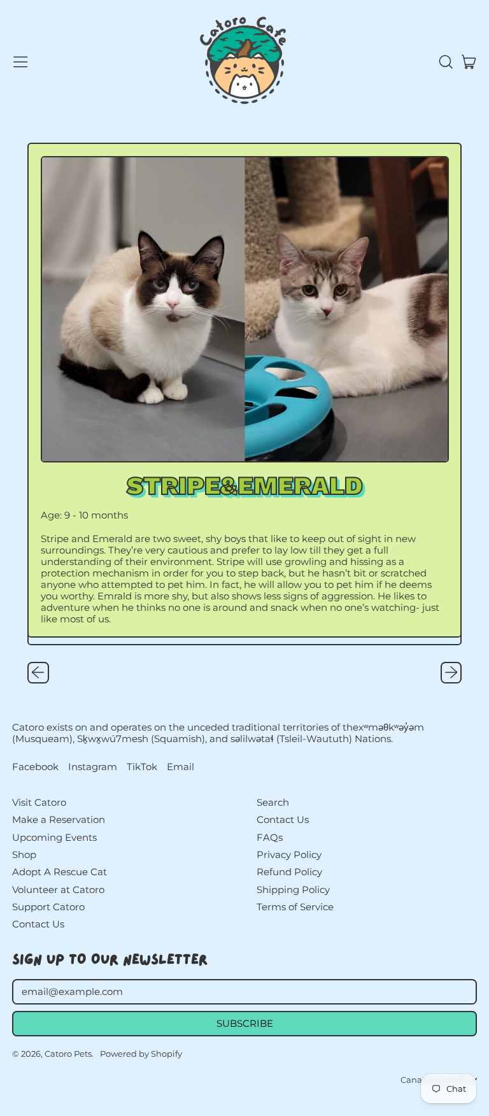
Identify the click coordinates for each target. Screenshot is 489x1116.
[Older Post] (38, 672)
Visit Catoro (39, 802)
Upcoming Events (54, 837)
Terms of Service (295, 907)
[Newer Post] (451, 672)
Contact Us (38, 924)
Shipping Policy (293, 890)
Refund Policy (289, 872)
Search (273, 802)
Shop (24, 854)
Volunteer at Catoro (58, 890)
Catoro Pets (68, 1053)
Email (180, 767)
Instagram (92, 767)
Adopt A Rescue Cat (59, 872)
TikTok (142, 767)
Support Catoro (48, 907)
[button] (445, 62)
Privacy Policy (289, 854)
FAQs (270, 837)
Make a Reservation (58, 819)
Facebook (35, 767)
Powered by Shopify (141, 1053)
